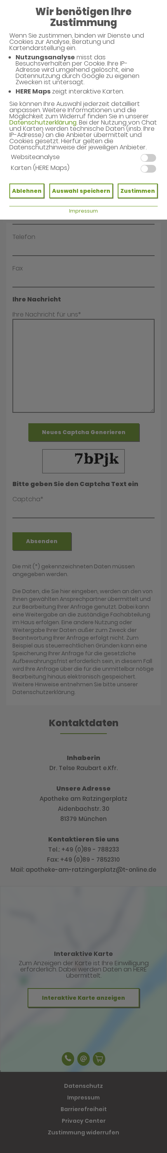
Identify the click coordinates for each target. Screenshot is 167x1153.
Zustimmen (137, 191)
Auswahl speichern (81, 191)
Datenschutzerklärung (43, 122)
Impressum (83, 211)
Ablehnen (27, 191)
